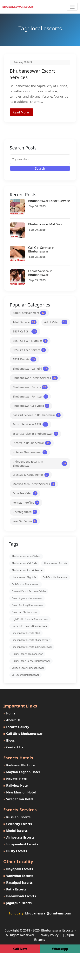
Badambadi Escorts (19, 896)
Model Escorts (15, 831)
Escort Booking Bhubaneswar (27, 605)
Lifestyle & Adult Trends (30, 474)
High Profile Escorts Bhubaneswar (30, 619)
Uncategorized (24, 512)
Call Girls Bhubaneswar (23, 733)
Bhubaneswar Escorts (29, 387)
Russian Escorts (16, 817)
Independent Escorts (20, 844)
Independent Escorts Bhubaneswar (31, 640)
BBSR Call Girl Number (29, 341)
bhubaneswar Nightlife (24, 577)
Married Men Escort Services (33, 484)
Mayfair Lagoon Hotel (21, 772)
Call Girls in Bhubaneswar (25, 584)
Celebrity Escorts (17, 824)
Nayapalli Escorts (18, 869)
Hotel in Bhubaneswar (29, 452)
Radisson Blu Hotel (19, 765)
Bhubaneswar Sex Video (30, 406)
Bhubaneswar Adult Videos (26, 556)
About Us (11, 720)
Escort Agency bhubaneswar (27, 598)
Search (40, 168)
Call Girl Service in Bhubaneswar (41, 249)
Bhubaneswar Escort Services (34, 378)
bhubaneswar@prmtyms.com (48, 913)
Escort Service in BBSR (30, 424)
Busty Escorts (15, 851)
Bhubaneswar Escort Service (49, 201)
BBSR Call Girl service (28, 350)
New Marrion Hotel (19, 792)
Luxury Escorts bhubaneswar (27, 654)
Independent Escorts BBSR (26, 633)
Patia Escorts (14, 889)
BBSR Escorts (24, 359)
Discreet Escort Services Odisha (29, 591)
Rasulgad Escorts (18, 882)
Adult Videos (55, 322)
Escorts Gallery (16, 727)
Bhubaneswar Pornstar (29, 396)
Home (9, 713)
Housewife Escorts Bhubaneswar (29, 626)
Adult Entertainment (28, 313)
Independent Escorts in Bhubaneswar (39, 463)
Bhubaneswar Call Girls (24, 563)
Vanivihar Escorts (18, 876)
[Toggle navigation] (72, 7)
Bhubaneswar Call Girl (30, 368)
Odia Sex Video (24, 493)
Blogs (9, 740)
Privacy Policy (49, 935)
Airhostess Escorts (18, 837)
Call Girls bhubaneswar (55, 577)
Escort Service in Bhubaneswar (40, 273)
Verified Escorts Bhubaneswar (28, 668)
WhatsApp (60, 949)
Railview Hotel (16, 785)
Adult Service (24, 322)
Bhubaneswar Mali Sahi (45, 224)
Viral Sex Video (24, 521)
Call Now (20, 949)
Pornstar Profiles (25, 502)
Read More (21, 112)
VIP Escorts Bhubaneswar (25, 675)
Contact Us (13, 747)
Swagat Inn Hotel (18, 799)
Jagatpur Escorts (17, 903)
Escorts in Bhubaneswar (31, 443)
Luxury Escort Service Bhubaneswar (31, 661)
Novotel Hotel (15, 779)
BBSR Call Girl (24, 331)
